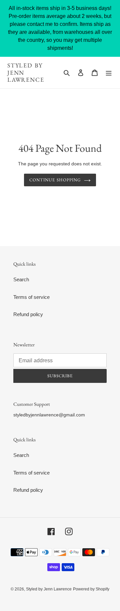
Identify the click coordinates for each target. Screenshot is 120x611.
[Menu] (109, 72)
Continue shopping (55, 180)
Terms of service (31, 297)
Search (21, 279)
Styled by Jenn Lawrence (25, 72)
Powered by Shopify (91, 589)
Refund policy (28, 314)
